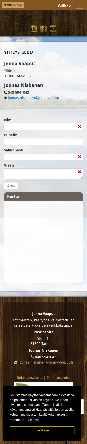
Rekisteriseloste (30, 377)
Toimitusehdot (58, 377)
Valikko (64, 5)
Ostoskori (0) (14, 4)
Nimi (8, 120)
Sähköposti (13, 150)
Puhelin (10, 135)
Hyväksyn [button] (42, 430)
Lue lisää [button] (33, 420)
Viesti (9, 165)
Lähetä (11, 185)
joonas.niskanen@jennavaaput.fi (35, 98)
